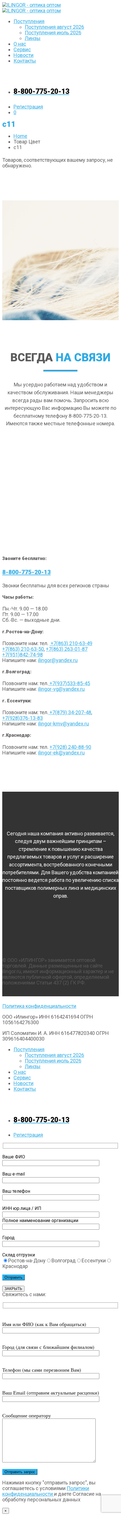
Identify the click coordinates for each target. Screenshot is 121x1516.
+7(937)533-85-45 (69, 683)
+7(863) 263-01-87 (67, 649)
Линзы (33, 38)
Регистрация (28, 107)
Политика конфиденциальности (39, 1006)
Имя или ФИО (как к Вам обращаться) (44, 1324)
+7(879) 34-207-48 (69, 712)
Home (20, 136)
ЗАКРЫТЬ (13, 1289)
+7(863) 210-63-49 (71, 643)
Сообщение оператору (26, 1415)
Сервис (22, 49)
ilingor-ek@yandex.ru (61, 753)
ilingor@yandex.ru (58, 660)
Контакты (25, 61)
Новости (23, 55)
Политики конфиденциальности (45, 1491)
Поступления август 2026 (54, 27)
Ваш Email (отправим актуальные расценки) (50, 1392)
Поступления (29, 21)
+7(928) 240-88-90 (70, 747)
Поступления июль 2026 (53, 33)
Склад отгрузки (18, 1255)
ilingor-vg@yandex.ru (61, 689)
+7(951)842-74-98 (22, 655)
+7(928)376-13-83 (22, 718)
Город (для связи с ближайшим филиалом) (48, 1347)
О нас (20, 44)
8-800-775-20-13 (26, 572)
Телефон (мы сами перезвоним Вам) (41, 1369)
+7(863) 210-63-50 (23, 649)
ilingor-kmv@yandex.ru (63, 724)
